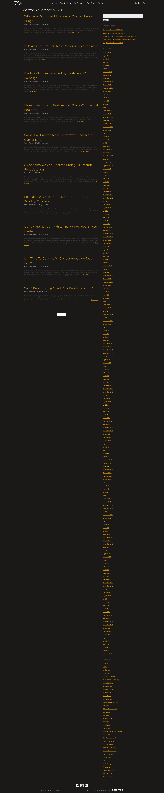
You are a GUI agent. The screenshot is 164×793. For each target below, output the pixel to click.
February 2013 (107, 576)
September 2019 (108, 321)
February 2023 (107, 188)
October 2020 (107, 279)
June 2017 (106, 408)
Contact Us (102, 3)
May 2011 (106, 644)
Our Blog (91, 3)
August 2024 (107, 130)
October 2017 (107, 395)
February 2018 (107, 382)
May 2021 (106, 256)
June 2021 (106, 253)
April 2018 (106, 376)
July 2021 (105, 250)
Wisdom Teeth (107, 777)
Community (106, 673)
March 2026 (106, 69)
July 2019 (105, 327)
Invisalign (106, 722)
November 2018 (108, 353)
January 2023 (107, 191)
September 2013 (108, 554)
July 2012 (105, 599)
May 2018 (106, 373)
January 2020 (107, 308)
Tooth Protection (108, 770)
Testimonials (107, 757)
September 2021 (108, 243)
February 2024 (107, 149)
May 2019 (106, 334)
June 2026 (106, 59)
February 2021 (107, 266)
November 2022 (108, 198)
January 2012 (107, 618)
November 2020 (108, 276)
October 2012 (107, 589)
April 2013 (106, 570)
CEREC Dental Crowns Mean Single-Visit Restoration (119, 40)
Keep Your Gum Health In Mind (113, 43)
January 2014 (107, 541)
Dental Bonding (108, 683)
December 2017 (108, 389)
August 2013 (107, 557)
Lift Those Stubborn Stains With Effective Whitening (119, 36)
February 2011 (107, 654)
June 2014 (106, 525)
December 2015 (108, 466)
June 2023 (106, 175)
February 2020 (107, 305)
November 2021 (108, 237)
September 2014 (108, 515)
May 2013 (106, 567)
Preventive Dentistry (109, 748)
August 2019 (107, 324)
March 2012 (106, 612)
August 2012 (107, 596)
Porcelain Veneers (108, 744)
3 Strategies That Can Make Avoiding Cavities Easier (61, 46)
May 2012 (106, 605)
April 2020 (106, 298)
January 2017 (107, 424)
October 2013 (107, 550)
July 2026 (105, 56)
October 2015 (107, 473)
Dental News (107, 693)
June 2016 (106, 447)
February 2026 (107, 72)
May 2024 (106, 140)
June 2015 (106, 486)
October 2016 (107, 434)
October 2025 (107, 85)
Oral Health (106, 735)
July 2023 (105, 172)
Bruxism (105, 663)
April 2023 (106, 182)
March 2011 (106, 651)
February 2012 (107, 615)
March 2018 (106, 379)
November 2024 (108, 120)
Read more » (76, 32)
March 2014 (106, 534)
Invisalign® (106, 725)
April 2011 (106, 647)
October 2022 (107, 201)
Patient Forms (141, 3)
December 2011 (108, 622)
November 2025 (108, 82)
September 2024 (108, 127)
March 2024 (106, 146)
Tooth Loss (106, 767)
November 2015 (108, 470)
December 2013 (108, 544)
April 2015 (106, 492)
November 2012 (108, 586)
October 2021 (107, 240)
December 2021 (108, 233)
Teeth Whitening (108, 754)
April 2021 (106, 259)
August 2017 (107, 402)
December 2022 (108, 195)
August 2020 (107, 285)
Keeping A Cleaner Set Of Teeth (113, 30)
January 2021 (107, 269)
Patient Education (108, 741)
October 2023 (107, 162)
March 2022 (106, 224)
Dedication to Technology (111, 680)
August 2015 (107, 479)
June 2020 (106, 292)
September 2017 (108, 398)
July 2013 (105, 560)
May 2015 (106, 489)
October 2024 (107, 124)
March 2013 (106, 573)
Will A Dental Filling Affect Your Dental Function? (59, 288)
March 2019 (106, 340)
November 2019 (108, 314)
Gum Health (107, 715)
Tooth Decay (107, 764)
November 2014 (108, 508)
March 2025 (106, 107)
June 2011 (106, 641)
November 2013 (108, 547)
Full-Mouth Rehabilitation (111, 702)
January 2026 (107, 75)
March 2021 (106, 263)
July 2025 (105, 94)
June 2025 (106, 98)
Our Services (65, 3)
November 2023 (108, 159)
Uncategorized (107, 773)
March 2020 (106, 301)
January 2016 (107, 463)
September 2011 (108, 631)
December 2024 (108, 117)
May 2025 (106, 101)
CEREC (105, 667)
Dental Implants (108, 689)
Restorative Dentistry (109, 751)
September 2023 (108, 166)
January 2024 (107, 153)
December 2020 (108, 272)
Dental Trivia (107, 696)
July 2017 (105, 405)
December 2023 (108, 156)
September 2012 (108, 592)
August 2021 (107, 246)
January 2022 (107, 230)
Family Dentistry (108, 699)
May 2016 (106, 450)
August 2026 (107, 52)
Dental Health (107, 686)
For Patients (79, 3)
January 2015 (107, 502)
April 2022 (106, 221)
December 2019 (108, 311)
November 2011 (108, 625)
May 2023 (106, 179)
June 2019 (106, 331)
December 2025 (108, 78)
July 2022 (105, 211)
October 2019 (107, 318)
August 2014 (107, 518)
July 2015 (105, 483)
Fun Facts (106, 706)
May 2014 (106, 528)
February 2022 (107, 227)
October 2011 (107, 628)
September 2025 (108, 88)
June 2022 (106, 214)
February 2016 (107, 460)
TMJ (104, 761)
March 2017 (106, 418)
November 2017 (108, 392)
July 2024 (105, 133)
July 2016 (105, 444)
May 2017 (106, 411)
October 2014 (107, 512)
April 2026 (106, 65)
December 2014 (108, 505)
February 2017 (107, 421)
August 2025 (107, 91)
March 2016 (106, 457)
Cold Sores (106, 670)
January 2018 (107, 385)
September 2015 (108, 476)
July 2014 (105, 521)
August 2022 (107, 208)
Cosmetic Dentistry (109, 676)
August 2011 (107, 634)
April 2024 (106, 143)
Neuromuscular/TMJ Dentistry (112, 731)
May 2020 (106, 295)
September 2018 (108, 360)
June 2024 (106, 137)
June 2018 (106, 369)
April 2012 (106, 609)
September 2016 (108, 437)
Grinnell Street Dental (110, 709)
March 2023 (106, 185)
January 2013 (107, 579)
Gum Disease (107, 712)
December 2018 (108, 350)
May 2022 (106, 217)
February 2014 (107, 537)
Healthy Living (107, 718)
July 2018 (105, 366)
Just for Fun (106, 728)
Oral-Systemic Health (109, 738)
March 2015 (106, 495)
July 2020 (105, 289)
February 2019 (107, 343)
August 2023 (107, 169)
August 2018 (107, 363)
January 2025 (107, 114)
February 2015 (107, 499)
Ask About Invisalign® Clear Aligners (114, 33)
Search (105, 20)
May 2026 (106, 62)
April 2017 (106, 415)
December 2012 (108, 583)
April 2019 (106, 337)
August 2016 (107, 440)
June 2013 (106, 563)
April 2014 (106, 531)
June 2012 (106, 602)
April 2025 (106, 104)
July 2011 (105, 638)
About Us (53, 3)
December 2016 (108, 427)
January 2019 (107, 347)
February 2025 (107, 111)
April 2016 (106, 453)
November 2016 (108, 431)
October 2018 (107, 356)
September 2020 (108, 282)
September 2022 (108, 204)
